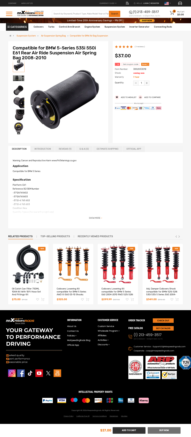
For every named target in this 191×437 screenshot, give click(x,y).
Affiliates (102, 335)
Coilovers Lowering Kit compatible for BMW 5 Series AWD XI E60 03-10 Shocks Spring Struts (71, 293)
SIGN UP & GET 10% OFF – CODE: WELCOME (95, 20)
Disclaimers (114, 416)
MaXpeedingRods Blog (78, 340)
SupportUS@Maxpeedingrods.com (169, 346)
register (155, 3)
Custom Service (106, 326)
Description (19, 149)
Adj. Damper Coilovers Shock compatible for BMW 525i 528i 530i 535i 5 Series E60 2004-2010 (161, 293)
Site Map (124, 416)
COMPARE (12, 3)
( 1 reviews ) (140, 47)
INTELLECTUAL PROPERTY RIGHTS (95, 392)
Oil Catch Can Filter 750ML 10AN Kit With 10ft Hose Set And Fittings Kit (26, 291)
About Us (71, 326)
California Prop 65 (83, 416)
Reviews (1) (65, 149)
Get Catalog (163, 328)
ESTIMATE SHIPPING (107, 149)
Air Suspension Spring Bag (53, 36)
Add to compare (152, 97)
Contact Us (73, 330)
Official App (133, 149)
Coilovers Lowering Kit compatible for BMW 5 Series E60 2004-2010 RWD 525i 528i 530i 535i (117, 293)
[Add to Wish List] (37, 299)
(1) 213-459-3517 (146, 12)
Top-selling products (55, 236)
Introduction (42, 149)
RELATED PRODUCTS (20, 236)
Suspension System (26, 36)
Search (114, 14)
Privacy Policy (68, 416)
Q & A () (84, 149)
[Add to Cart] (43, 299)
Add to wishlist (128, 97)
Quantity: (119, 82)
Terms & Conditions (100, 416)
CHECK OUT (163, 320)
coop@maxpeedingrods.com (160, 350)
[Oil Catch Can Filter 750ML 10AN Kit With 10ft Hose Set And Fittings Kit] (28, 264)
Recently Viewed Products (95, 236)
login (146, 3)
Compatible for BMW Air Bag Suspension (89, 36)
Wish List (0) (27, 3)
